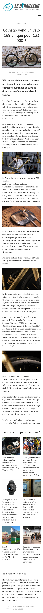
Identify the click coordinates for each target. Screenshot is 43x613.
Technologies (21, 23)
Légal (15, 609)
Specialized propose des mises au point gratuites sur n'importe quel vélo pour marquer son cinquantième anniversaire (31, 554)
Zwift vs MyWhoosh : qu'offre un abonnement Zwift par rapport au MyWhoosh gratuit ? (11, 553)
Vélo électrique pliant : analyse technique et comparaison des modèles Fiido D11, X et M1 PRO (10, 463)
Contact (20, 609)
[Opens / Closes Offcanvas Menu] (39, 16)
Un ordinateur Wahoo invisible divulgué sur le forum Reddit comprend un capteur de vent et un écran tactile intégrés (31, 508)
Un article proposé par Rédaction (21, 72)
